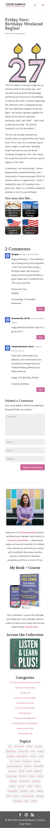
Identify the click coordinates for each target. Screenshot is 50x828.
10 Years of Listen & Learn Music (25, 682)
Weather (34, 801)
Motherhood (25, 713)
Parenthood (23, 776)
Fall (11, 761)
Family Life (25, 692)
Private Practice (24, 781)
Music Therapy (11, 776)
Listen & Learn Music (25, 707)
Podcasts (40, 776)
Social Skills (24, 791)
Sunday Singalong (27, 796)
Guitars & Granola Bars (25, 697)
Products (12, 786)
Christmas (38, 746)
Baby (10, 746)
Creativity (41, 751)
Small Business (12, 791)
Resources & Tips (25, 728)
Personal (32, 776)
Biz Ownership (19, 746)
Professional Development (25, 723)
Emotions (33, 756)
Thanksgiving (17, 801)
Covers (33, 751)
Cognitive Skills (11, 751)
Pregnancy (13, 781)
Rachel (9, 33)
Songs (32, 791)
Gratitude (36, 761)
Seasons (29, 786)
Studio (8, 796)
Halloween (27, 766)
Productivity (36, 781)
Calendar (29, 746)
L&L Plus (21, 771)
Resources (21, 786)
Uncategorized (25, 733)
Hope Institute (38, 766)
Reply (40, 309)
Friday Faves (27, 761)
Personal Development (25, 718)
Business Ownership (25, 687)
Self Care (38, 786)
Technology (40, 796)
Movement (38, 771)
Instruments (12, 771)
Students (39, 791)
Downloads (10, 756)
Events (41, 756)
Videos (27, 801)
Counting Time (23, 751)
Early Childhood (22, 756)
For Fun (17, 761)
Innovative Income (25, 702)
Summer (16, 796)
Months (29, 771)
